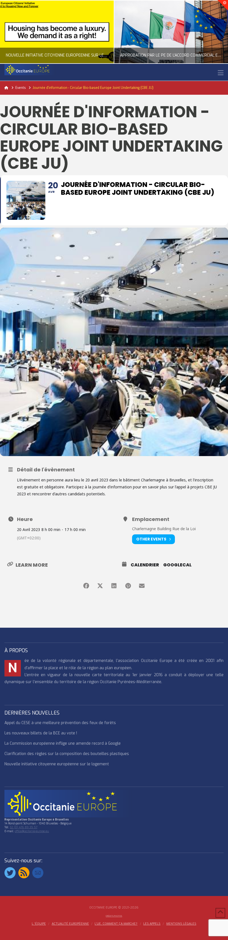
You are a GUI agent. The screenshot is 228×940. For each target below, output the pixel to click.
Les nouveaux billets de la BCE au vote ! (40, 733)
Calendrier (145, 565)
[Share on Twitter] (100, 586)
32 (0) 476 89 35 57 (23, 827)
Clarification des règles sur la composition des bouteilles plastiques (66, 753)
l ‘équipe (39, 924)
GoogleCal (177, 565)
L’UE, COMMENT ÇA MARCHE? (116, 924)
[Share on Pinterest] (128, 586)
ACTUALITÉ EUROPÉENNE (70, 924)
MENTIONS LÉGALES (181, 924)
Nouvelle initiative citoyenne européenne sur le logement (56, 764)
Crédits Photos (114, 915)
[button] (221, 72)
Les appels (151, 924)
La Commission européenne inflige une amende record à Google (62, 743)
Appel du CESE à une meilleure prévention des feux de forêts (60, 722)
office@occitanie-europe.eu (32, 831)
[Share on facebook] (86, 586)
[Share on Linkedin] (114, 586)
